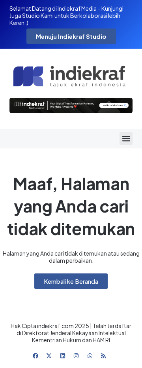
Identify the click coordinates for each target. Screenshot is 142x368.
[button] (126, 138)
